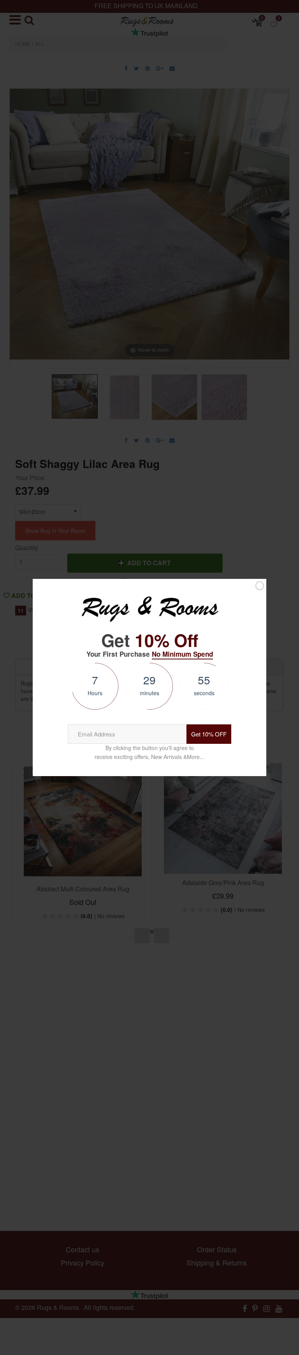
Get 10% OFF (209, 734)
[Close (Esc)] (259, 586)
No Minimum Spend (182, 654)
